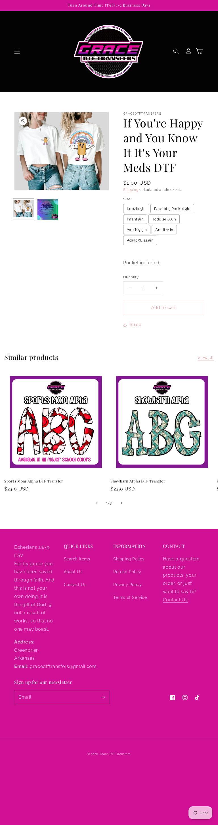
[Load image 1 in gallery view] (23, 209)
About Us (73, 572)
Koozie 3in (136, 209)
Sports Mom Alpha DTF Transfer (33, 480)
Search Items (77, 559)
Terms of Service (130, 597)
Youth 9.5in (137, 230)
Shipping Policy (129, 559)
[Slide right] (121, 503)
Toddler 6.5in (164, 219)
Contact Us (75, 584)
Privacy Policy (127, 584)
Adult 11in (164, 230)
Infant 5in (135, 219)
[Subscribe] (103, 697)
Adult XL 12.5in (140, 240)
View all (206, 358)
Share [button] (135, 324)
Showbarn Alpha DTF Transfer (137, 480)
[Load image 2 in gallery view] (48, 209)
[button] (17, 51)
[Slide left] (96, 503)
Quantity (131, 277)
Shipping (131, 190)
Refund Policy (127, 572)
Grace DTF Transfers (115, 754)
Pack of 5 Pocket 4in (172, 209)
